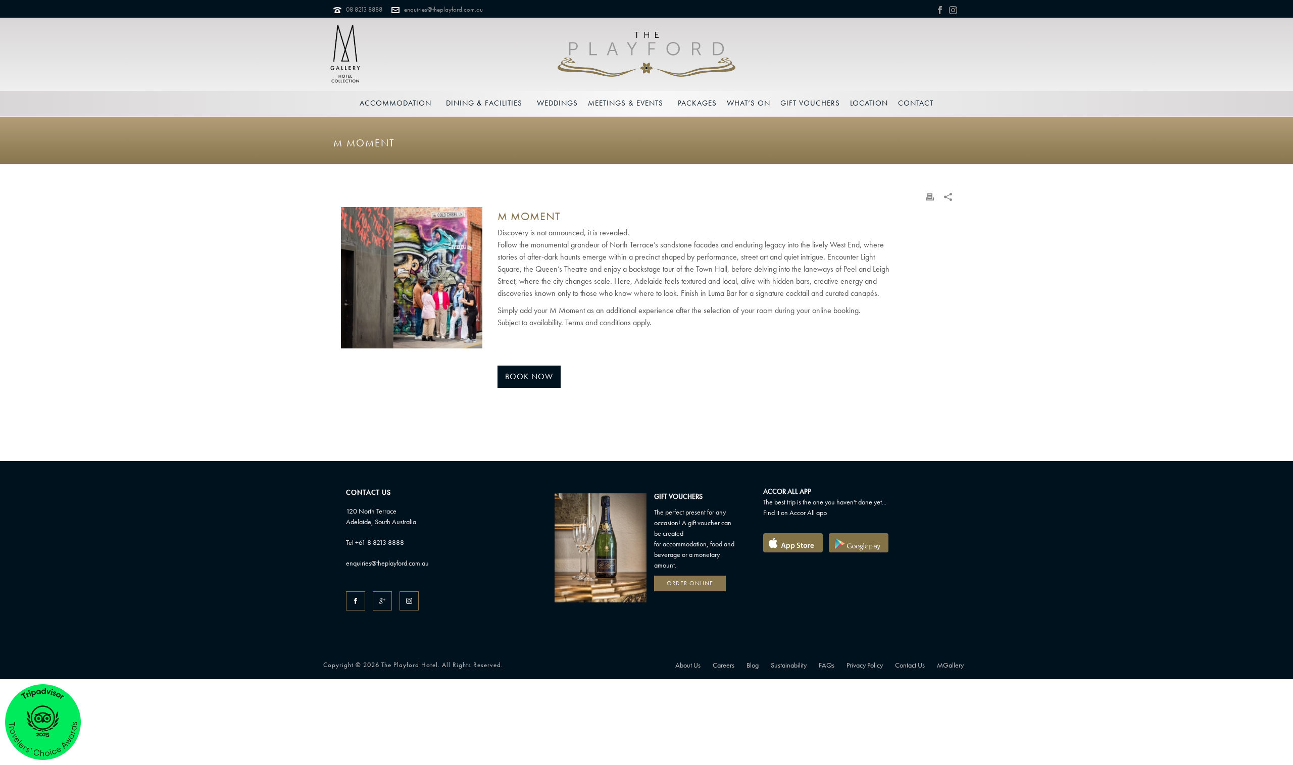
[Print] (930, 196)
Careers (723, 665)
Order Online (690, 583)
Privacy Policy (865, 665)
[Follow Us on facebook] (355, 600)
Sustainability (789, 665)
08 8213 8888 (364, 9)
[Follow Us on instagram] (409, 600)
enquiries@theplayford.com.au (443, 9)
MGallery (950, 665)
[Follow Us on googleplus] (382, 600)
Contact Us (910, 665)
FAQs (826, 665)
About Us (688, 665)
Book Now (529, 376)
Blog (753, 665)
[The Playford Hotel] (646, 54)
